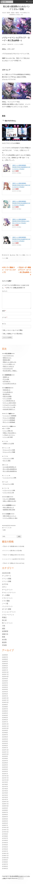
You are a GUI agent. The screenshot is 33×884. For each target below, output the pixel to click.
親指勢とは (6, 377)
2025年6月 (5, 685)
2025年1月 (5, 696)
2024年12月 (5, 698)
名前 (4, 311)
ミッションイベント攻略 (9, 477)
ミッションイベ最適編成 (9, 415)
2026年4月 (5, 663)
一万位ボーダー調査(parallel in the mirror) (13, 555)
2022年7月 (5, 760)
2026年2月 (5, 668)
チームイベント (7, 590)
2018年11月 (5, 855)
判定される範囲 (7, 396)
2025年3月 (5, 691)
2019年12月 (5, 827)
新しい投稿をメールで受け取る (12, 334)
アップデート (6, 576)
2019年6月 (5, 840)
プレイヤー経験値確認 (9, 499)
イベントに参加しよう (9, 364)
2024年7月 (5, 709)
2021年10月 (5, 780)
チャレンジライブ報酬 (9, 452)
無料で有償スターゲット (9, 516)
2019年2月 (5, 849)
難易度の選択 (6, 360)
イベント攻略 (6, 581)
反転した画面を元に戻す (9, 501)
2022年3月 (5, 769)
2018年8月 (5, 862)
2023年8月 (5, 732)
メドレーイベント (8, 615)
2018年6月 (5, 866)
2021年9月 (5, 782)
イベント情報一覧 (8, 431)
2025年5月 (5, 687)
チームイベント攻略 (8, 484)
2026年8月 (5, 655)
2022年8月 (5, 758)
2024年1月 (5, 722)
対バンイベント (7, 623)
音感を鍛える (6, 390)
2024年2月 (5, 719)
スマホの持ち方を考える (9, 383)
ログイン (20, 878)
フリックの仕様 (7, 398)
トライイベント (7, 598)
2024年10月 (5, 702)
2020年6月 (5, 814)
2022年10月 (5, 754)
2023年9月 (5, 730)
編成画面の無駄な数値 (9, 509)
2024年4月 (5, 715)
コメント (4, 291)
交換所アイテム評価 (8, 443)
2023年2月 (5, 745)
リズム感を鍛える (8, 392)
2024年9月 (5, 704)
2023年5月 (5, 739)
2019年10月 (5, 832)
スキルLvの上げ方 (8, 368)
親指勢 (4, 642)
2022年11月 (5, 752)
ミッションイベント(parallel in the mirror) (13, 559)
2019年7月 (5, 838)
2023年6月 (5, 737)
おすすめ (5, 584)
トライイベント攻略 (8, 458)
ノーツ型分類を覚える (9, 400)
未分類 (4, 639)
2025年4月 (5, 689)
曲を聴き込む (6, 394)
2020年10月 (5, 806)
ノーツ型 (5, 603)
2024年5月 (5, 713)
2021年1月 (5, 799)
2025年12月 (5, 672)
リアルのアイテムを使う (9, 405)
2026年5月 (5, 661)
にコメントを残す (18, 44)
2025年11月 (5, 674)
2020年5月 (5, 816)
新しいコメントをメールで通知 (12, 330)
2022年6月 (5, 763)
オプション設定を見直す (9, 403)
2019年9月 (5, 834)
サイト (4, 324)
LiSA (4, 530)
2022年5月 (5, 765)
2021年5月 (5, 791)
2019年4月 (5, 845)
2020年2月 (5, 823)
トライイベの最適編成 (9, 420)
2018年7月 (5, 864)
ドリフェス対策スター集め (10, 518)
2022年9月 (5, 756)
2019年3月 (5, 847)
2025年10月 (5, 676)
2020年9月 (5, 808)
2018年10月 (5, 857)
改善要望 (5, 631)
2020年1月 (5, 825)
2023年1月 (5, 747)
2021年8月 (5, 784)
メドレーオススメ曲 (8, 492)
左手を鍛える (6, 381)
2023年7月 (5, 735)
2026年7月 (5, 657)
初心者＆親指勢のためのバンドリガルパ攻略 (16, 7)
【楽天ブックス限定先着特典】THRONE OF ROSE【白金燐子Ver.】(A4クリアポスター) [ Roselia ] (21, 239)
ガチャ (4, 587)
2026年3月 (5, 665)
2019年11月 (5, 829)
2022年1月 (5, 773)
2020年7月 (5, 812)
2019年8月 (5, 836)
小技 (3, 626)
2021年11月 (5, 778)
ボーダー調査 (6, 609)
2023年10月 (5, 728)
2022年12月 (5, 750)
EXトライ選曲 (6, 460)
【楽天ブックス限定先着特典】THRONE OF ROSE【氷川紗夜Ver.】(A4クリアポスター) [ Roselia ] (21, 203)
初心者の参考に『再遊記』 (10, 370)
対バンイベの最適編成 (9, 422)
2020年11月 (5, 804)
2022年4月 (5, 767)
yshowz (4, 44)
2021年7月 (5, 786)
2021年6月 (5, 788)
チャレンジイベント (9, 592)
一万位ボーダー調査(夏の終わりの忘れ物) (13, 546)
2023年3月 (5, 743)
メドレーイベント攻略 (9, 490)
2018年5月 (5, 868)
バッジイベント (7, 606)
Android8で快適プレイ (9, 409)
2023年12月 (5, 724)
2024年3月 (5, 717)
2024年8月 (5, 707)
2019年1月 (5, 851)
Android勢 (6, 573)
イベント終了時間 (8, 437)
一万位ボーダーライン (9, 435)
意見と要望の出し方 (8, 507)
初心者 (4, 620)
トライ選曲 (6, 601)
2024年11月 (5, 700)
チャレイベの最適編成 (9, 418)
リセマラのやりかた (8, 355)
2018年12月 (5, 853)
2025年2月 (5, 694)
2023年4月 (5, 741)
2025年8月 (5, 681)
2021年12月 (5, 776)
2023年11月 (5, 726)
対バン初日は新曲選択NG (10, 469)
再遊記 (4, 617)
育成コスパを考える (8, 366)
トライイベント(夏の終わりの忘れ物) (12, 550)
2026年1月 (5, 670)
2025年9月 (5, 678)
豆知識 (4, 645)
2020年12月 (5, 801)
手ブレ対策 (6, 379)
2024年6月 (5, 711)
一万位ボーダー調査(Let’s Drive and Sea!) (13, 563)
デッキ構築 (6, 595)
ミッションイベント (9, 612)
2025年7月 (5, 683)
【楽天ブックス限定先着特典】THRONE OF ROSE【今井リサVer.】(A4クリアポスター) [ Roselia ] (21, 185)
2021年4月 (5, 793)
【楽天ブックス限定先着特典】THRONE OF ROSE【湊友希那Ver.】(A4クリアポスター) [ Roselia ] (21, 167)
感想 (3, 628)
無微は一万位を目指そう (9, 433)
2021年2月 (5, 797)
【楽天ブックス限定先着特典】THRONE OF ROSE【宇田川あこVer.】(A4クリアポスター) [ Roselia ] (20, 221)
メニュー (30, 1)
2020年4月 (5, 819)
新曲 (7, 258)
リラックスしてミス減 (9, 407)
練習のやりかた (7, 358)
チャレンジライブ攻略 (9, 450)
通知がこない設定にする (9, 362)
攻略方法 (5, 634)
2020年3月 (5, 821)
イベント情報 (21, 255)
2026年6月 (5, 659)
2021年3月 (5, 795)
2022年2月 (5, 771)
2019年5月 (5, 842)
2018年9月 (5, 860)
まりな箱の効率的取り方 (9, 467)
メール (4, 317)
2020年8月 (5, 810)
